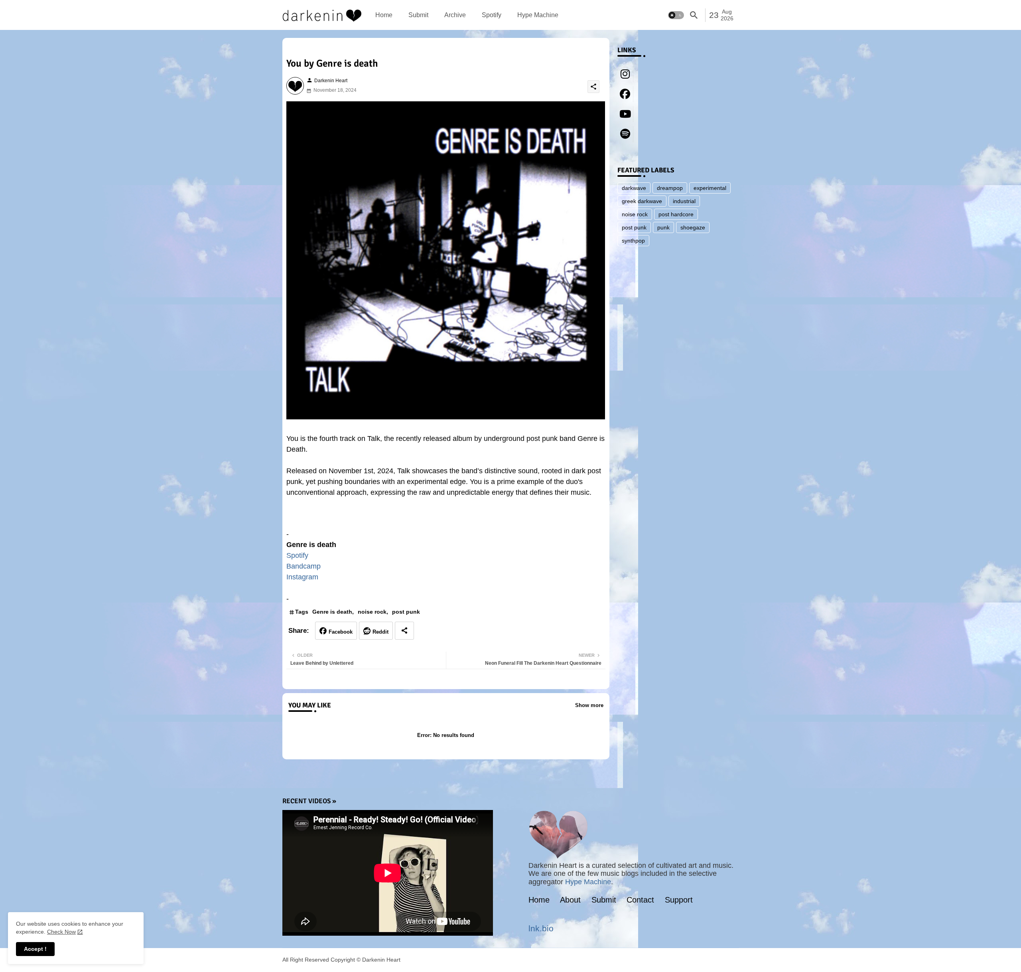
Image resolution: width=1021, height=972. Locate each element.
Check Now (61, 932)
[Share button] (404, 631)
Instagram (302, 577)
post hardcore (676, 214)
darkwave (634, 188)
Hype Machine (537, 15)
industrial (684, 201)
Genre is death (332, 611)
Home (383, 15)
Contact (640, 899)
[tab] (383, 15)
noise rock (372, 611)
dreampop (670, 188)
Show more (589, 705)
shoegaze (692, 227)
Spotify (491, 15)
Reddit (380, 632)
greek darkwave (642, 201)
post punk (406, 611)
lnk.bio (541, 928)
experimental (710, 188)
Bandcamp (303, 566)
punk (663, 227)
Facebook (341, 632)
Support (679, 899)
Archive (455, 15)
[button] (676, 15)
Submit (418, 15)
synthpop (633, 240)
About (570, 899)
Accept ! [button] (35, 949)
